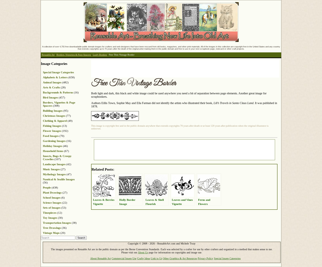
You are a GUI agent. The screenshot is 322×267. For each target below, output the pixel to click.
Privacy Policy (205, 258)
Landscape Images (54, 164)
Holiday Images (52, 146)
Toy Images (50, 217)
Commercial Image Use (124, 258)
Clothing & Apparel (55, 120)
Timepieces (49, 212)
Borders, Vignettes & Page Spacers (73, 55)
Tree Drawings (52, 227)
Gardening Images (54, 140)
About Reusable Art (100, 258)
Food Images (51, 135)
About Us (143, 252)
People (47, 187)
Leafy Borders (100, 55)
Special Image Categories (58, 72)
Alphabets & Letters (55, 77)
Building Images (53, 110)
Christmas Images (54, 115)
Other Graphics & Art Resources (180, 258)
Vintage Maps (51, 232)
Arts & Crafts (51, 87)
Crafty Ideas (143, 258)
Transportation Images (57, 222)
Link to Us (156, 258)
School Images (52, 197)
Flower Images (52, 130)
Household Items (53, 151)
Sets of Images (52, 207)
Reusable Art (48, 55)
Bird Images (50, 97)
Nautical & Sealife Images (59, 179)
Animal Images (52, 82)
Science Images (52, 202)
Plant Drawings (52, 192)
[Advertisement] (159, 68)
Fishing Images (52, 125)
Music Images (51, 169)
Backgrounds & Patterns (58, 92)
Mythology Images (54, 174)
